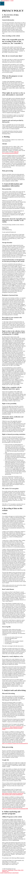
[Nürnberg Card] (7, 0)
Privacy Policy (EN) (18, 870)
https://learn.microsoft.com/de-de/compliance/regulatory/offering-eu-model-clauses (13, 728)
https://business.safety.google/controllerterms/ (12, 794)
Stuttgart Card (5, 871)
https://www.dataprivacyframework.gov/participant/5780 (15, 808)
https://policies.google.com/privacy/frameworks (12, 793)
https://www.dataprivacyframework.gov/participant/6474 (15, 743)
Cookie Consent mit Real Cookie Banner (9, 872)
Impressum (4, 870)
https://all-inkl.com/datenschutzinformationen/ (10, 152)
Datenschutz (10, 870)
